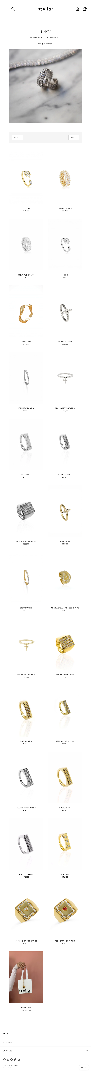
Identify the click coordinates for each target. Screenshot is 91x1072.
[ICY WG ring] (26, 444)
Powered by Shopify (9, 1068)
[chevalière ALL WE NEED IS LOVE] (65, 577)
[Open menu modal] (6, 9)
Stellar (16, 1065)
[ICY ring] (65, 844)
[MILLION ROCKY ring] (65, 711)
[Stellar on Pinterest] (8, 1059)
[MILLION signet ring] (65, 644)
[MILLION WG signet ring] (26, 511)
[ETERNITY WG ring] (26, 378)
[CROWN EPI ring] (65, 178)
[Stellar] (45, 9)
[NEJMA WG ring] (65, 311)
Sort (72, 137)
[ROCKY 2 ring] (26, 711)
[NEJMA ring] (65, 511)
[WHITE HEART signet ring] (26, 910)
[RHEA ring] (26, 311)
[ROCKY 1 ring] (65, 777)
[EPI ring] (26, 178)
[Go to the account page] (78, 9)
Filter (16, 137)
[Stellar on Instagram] (11, 1059)
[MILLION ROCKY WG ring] (26, 777)
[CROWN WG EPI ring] (26, 244)
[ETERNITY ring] (26, 577)
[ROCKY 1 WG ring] (26, 844)
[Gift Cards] (26, 977)
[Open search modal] (13, 9)
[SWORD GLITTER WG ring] (65, 378)
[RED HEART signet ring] (65, 910)
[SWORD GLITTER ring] (26, 644)
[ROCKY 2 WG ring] (65, 444)
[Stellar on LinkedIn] (18, 1059)
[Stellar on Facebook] (4, 1059)
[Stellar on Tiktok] (15, 1059)
